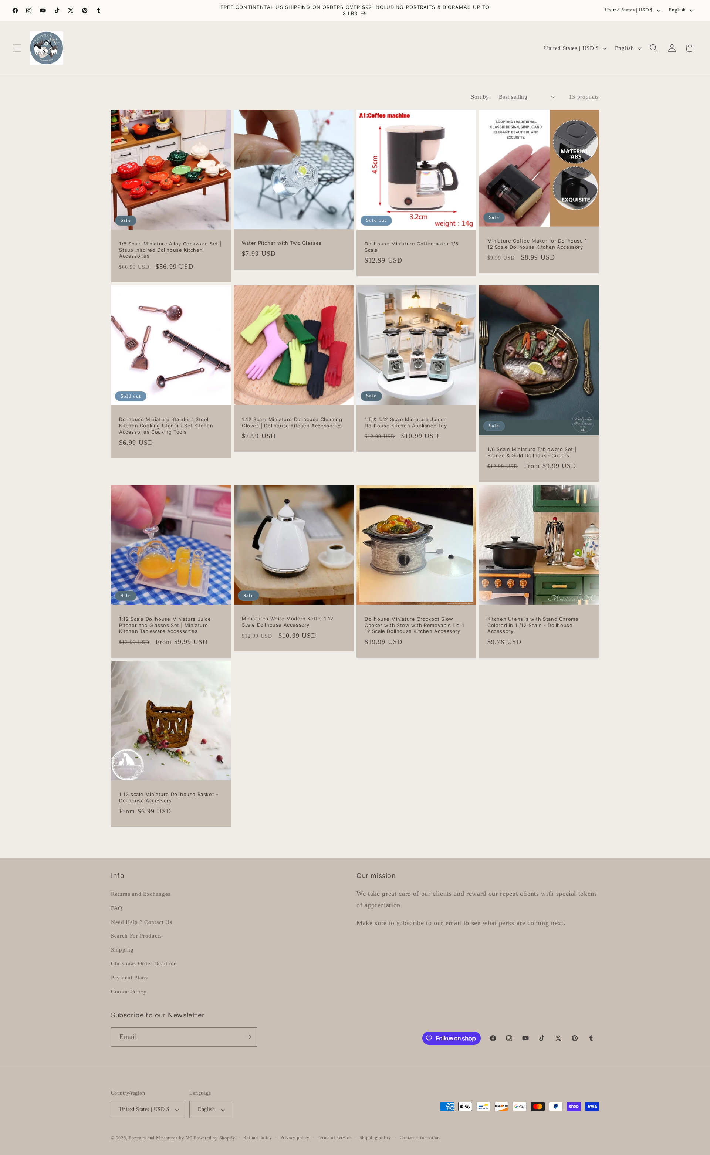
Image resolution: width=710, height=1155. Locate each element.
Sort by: (481, 97)
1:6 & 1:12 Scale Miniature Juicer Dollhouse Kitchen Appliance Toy (406, 422)
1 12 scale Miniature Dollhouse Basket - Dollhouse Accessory (168, 797)
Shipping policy (375, 1137)
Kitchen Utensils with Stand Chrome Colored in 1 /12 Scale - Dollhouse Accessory (532, 625)
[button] (17, 48)
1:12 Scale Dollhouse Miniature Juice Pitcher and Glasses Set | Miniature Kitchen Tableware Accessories (165, 625)
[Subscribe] (248, 1037)
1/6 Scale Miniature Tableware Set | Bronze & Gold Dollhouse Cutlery (532, 452)
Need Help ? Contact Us (141, 922)
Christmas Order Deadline (144, 963)
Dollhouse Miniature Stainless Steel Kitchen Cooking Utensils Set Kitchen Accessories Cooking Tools (166, 425)
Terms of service (334, 1137)
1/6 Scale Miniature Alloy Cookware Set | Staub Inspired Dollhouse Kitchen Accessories (170, 249)
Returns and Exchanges (140, 894)
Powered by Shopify (214, 1138)
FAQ (116, 908)
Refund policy (257, 1137)
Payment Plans (129, 977)
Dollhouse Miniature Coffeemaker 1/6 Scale (412, 246)
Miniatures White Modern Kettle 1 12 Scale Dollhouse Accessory (288, 622)
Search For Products (136, 935)
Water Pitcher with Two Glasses (282, 243)
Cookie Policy (129, 991)
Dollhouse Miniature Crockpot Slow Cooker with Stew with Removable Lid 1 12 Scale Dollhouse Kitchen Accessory (414, 625)
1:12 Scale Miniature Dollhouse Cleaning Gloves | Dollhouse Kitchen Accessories (292, 422)
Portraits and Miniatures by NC (160, 1138)
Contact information (420, 1137)
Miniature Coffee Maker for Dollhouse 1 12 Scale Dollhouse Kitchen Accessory (537, 244)
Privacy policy (295, 1137)
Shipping (122, 949)
